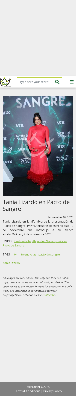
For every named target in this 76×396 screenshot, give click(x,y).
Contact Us (48, 295)
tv (15, 254)
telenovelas (28, 254)
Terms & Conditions (27, 391)
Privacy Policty (52, 391)
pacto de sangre (49, 254)
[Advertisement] (38, 38)
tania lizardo (11, 263)
